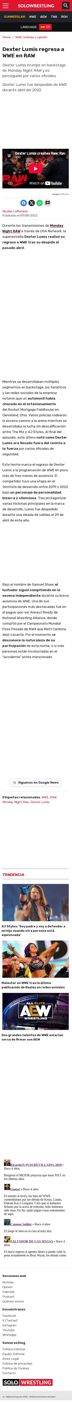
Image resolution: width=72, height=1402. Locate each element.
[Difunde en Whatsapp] (39, 203)
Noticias (8, 1282)
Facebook (9, 1316)
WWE (32, 17)
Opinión (7, 1287)
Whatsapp (9, 1335)
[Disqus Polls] (35, 719)
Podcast (8, 1296)
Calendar (8, 1292)
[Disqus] (35, 1099)
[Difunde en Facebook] (23, 203)
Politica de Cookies (15, 1368)
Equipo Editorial (13, 1354)
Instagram (9, 1325)
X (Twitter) (9, 1320)
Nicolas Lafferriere (15, 211)
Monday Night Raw (15, 802)
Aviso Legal (10, 1359)
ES (48, 27)
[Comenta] (47, 203)
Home (6, 37)
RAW (53, 797)
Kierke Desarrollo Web (45, 1397)
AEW (43, 17)
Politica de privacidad (17, 1363)
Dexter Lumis (39, 802)
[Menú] (6, 6)
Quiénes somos (13, 1301)
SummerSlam (14, 17)
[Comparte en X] (31, 203)
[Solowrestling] (36, 5)
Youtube (8, 1330)
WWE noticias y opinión (31, 37)
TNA (54, 17)
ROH (64, 17)
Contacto (9, 1373)
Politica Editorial (13, 1349)
